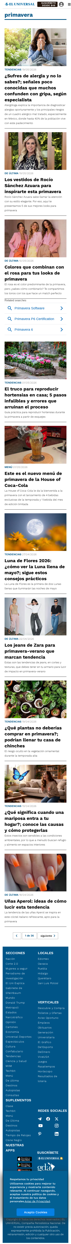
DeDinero (44, 1051)
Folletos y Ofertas (50, 1012)
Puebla (42, 968)
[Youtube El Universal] (40, 1126)
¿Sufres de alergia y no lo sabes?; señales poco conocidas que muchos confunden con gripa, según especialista (35, 87)
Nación (10, 958)
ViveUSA (43, 1056)
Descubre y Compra (51, 1008)
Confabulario (14, 1051)
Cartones (12, 1026)
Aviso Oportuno (48, 1017)
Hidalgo (43, 973)
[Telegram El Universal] (40, 1119)
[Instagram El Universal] (57, 1126)
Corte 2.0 (12, 963)
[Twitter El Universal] (57, 1119)
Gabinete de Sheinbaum (14, 990)
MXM (9, 1065)
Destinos (11, 1085)
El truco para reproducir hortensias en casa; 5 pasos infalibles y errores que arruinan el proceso (35, 398)
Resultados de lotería (47, 1079)
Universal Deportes (19, 1036)
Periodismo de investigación (15, 976)
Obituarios (45, 1027)
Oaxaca (43, 963)
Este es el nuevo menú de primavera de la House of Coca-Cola (33, 479)
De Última (12, 1120)
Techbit (11, 1070)
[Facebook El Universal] (48, 1119)
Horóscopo (45, 1071)
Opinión (11, 1022)
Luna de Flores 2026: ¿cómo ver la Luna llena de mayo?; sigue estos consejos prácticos (35, 569)
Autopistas (13, 1090)
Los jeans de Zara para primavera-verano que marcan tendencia (30, 651)
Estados (11, 1012)
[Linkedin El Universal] (57, 1134)
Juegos (42, 1061)
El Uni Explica (15, 983)
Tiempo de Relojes (18, 1135)
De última (11, 173)
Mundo (10, 997)
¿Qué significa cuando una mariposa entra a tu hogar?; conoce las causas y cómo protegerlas (34, 821)
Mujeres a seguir (17, 968)
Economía (12, 1031)
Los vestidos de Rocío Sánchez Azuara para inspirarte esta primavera (33, 185)
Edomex (43, 958)
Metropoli (12, 1007)
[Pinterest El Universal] (40, 1134)
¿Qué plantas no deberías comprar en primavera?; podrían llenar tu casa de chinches (33, 736)
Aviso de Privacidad (37, 1201)
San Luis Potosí (48, 983)
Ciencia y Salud (16, 1061)
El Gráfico (44, 1042)
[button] (47, 4)
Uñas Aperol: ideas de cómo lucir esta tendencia (35, 904)
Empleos (44, 1022)
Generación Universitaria (46, 1035)
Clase (9, 1105)
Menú (8, 467)
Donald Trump (15, 1002)
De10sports (45, 1046)
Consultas (12, 1095)
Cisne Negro (14, 1140)
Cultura (11, 1046)
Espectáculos (15, 1041)
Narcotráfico (14, 1017)
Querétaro (44, 978)
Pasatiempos (46, 1066)
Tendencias (13, 69)
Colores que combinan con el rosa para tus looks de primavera (34, 273)
